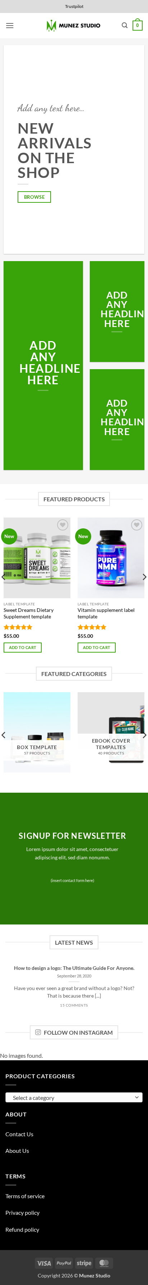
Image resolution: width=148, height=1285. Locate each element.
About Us (17, 1150)
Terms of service (25, 1195)
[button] (9, 25)
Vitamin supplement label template (106, 613)
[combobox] (74, 1097)
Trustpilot (74, 6)
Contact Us (19, 1133)
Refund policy (22, 1229)
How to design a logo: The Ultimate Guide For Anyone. (74, 968)
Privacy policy (22, 1212)
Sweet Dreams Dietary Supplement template (29, 613)
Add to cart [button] (23, 647)
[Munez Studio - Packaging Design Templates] (74, 25)
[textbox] (72, 1098)
